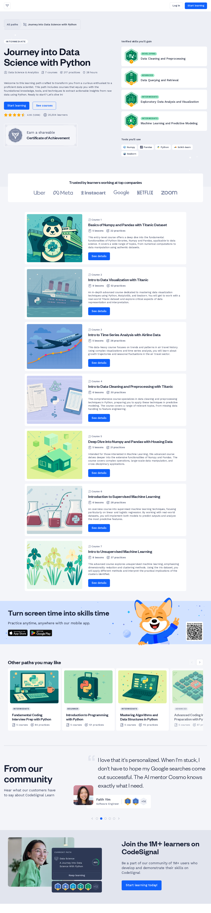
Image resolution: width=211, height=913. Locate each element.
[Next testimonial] (119, 818)
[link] (7, 5)
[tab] (97, 818)
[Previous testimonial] (92, 818)
